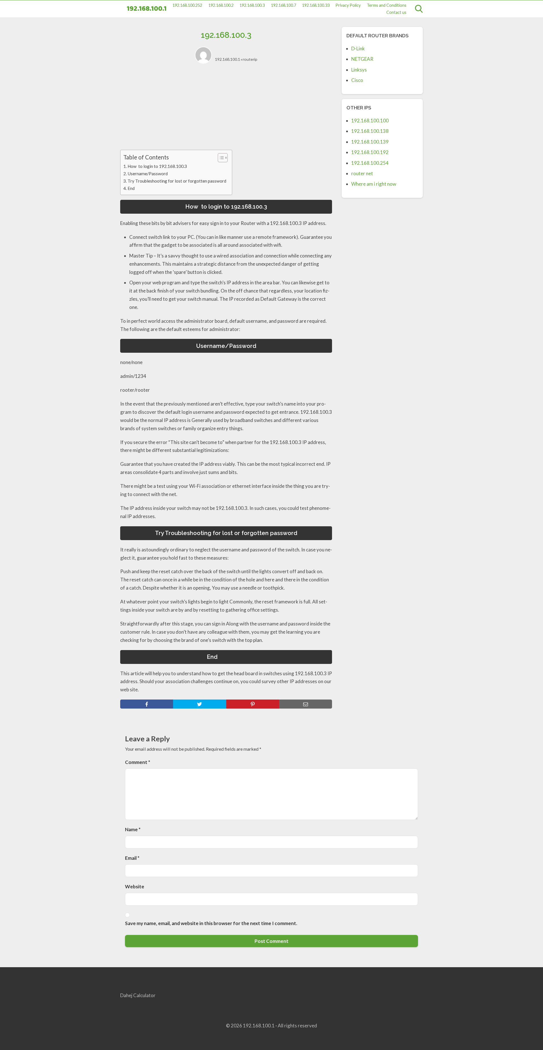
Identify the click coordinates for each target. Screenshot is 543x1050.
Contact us (396, 12)
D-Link (358, 48)
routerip (250, 59)
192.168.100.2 (221, 5)
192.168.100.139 (370, 142)
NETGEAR (362, 59)
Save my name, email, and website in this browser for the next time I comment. (211, 923)
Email (132, 858)
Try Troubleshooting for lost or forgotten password (177, 180)
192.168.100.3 (252, 5)
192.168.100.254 (370, 163)
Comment (137, 762)
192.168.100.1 (147, 9)
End (140, 188)
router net (362, 173)
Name (133, 829)
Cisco (357, 80)
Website (134, 886)
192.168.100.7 (283, 5)
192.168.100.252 (187, 5)
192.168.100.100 (370, 121)
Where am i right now (373, 184)
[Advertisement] (226, 110)
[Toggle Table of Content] (220, 158)
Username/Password (148, 173)
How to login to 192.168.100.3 (157, 166)
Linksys (359, 70)
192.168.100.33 (315, 5)
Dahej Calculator (138, 995)
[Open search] (419, 9)
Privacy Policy (348, 5)
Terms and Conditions (386, 5)
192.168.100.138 (370, 131)
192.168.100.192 (370, 152)
